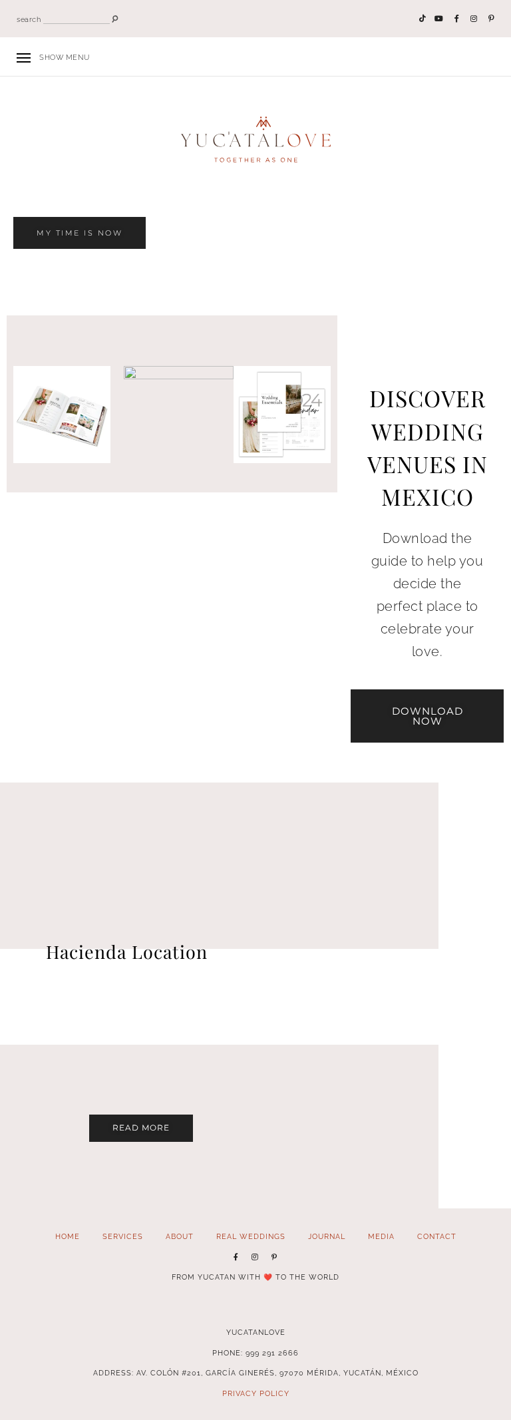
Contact (436, 1236)
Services (122, 1236)
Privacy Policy (255, 1393)
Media (381, 1236)
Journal (326, 1236)
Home (67, 1236)
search (29, 19)
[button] (79, 233)
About (180, 1236)
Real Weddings (250, 1236)
